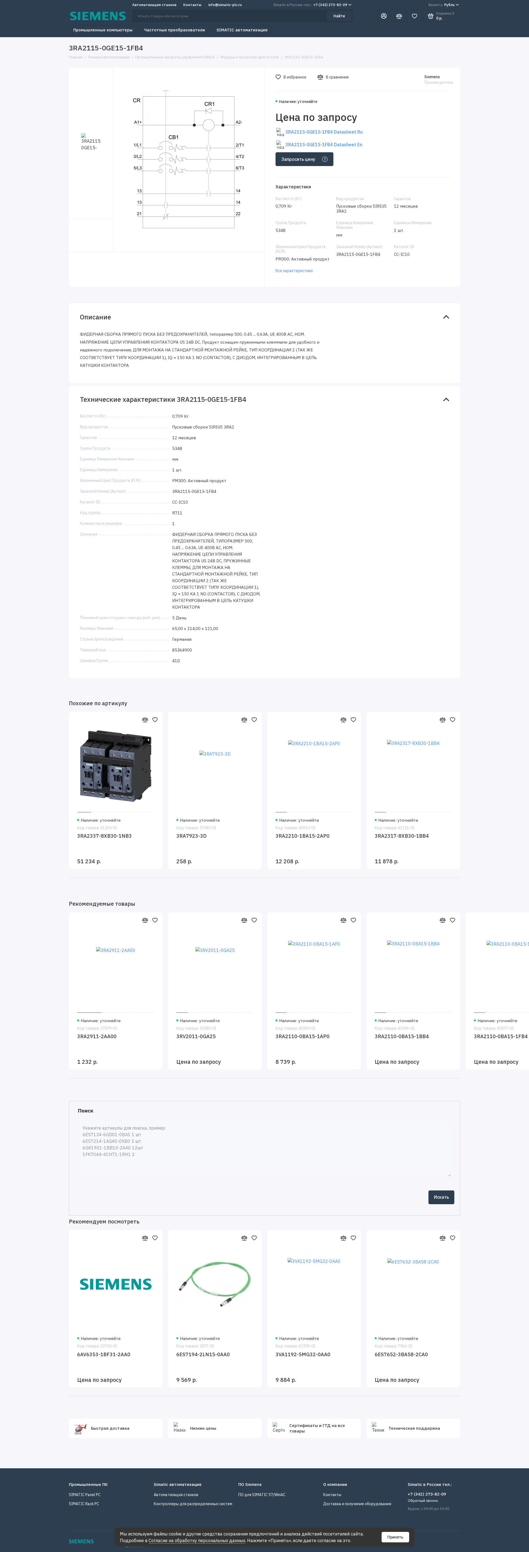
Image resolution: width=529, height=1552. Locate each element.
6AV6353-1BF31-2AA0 (103, 1354)
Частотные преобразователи (174, 29)
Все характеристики (294, 270)
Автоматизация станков (154, 4)
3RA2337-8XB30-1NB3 (104, 836)
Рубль (441, 4)
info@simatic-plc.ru (225, 4)
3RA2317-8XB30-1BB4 (402, 836)
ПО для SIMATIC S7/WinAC (261, 1494)
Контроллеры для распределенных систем (193, 1503)
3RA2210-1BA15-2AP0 (303, 836)
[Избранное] (414, 16)
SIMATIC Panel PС (85, 1494)
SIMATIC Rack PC (84, 1503)
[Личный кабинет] (384, 16)
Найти (339, 15)
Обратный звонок (423, 1500)
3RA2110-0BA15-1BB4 (402, 1036)
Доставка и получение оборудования (357, 1503)
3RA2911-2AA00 (97, 1036)
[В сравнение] (145, 719)
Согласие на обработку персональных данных (197, 1540)
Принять (395, 1537)
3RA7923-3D (191, 836)
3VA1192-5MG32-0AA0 (303, 1354)
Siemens (432, 76)
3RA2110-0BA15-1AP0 (303, 1036)
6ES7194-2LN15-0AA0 (203, 1354)
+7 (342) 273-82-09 (310, 4)
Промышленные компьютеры (103, 29)
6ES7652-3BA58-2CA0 (401, 1354)
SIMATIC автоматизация (242, 29)
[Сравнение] (399, 16)
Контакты (192, 4)
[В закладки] (154, 719)
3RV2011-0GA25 (196, 1036)
